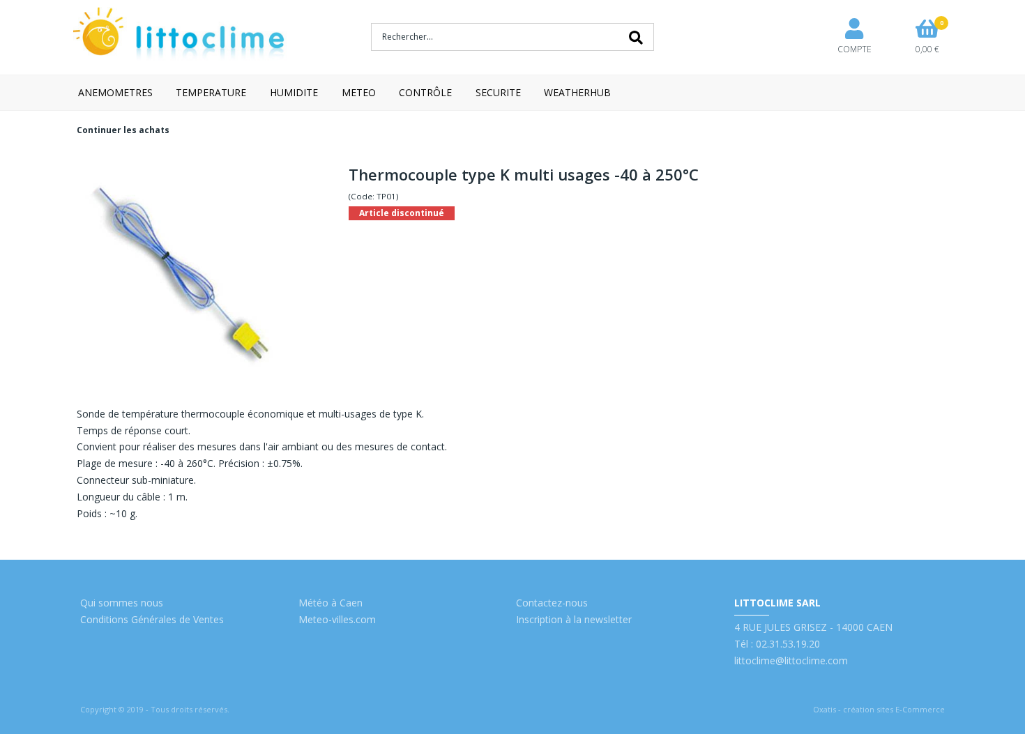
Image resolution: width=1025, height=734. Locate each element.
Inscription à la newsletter (574, 619)
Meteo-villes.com (337, 619)
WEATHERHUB (577, 92)
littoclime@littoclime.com (791, 660)
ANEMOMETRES (115, 92)
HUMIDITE (294, 92)
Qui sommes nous (121, 602)
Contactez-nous (552, 602)
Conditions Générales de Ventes (152, 619)
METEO (359, 92)
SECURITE (498, 92)
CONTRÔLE (425, 92)
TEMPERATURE (211, 92)
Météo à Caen (330, 602)
